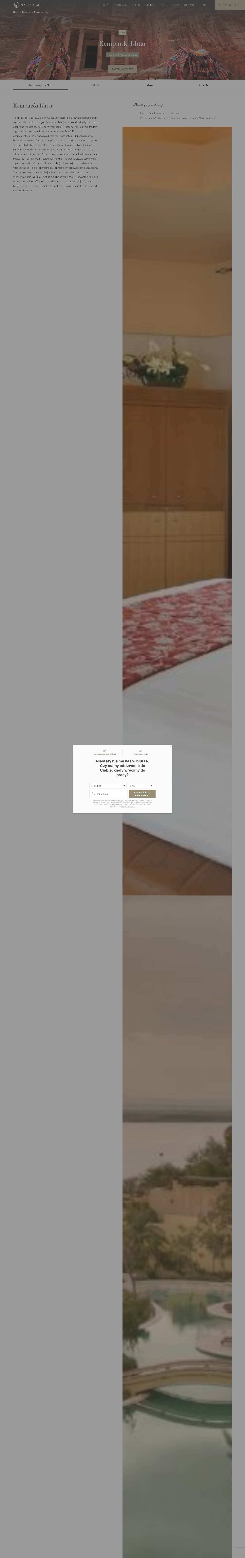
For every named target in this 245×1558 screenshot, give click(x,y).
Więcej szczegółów (128, 807)
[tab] (104, 752)
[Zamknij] (170, 746)
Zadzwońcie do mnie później (142, 793)
